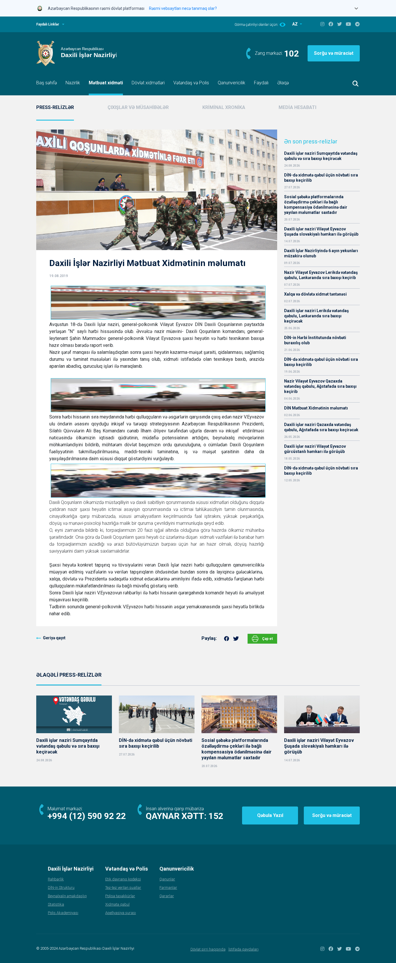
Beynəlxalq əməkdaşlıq (67, 896)
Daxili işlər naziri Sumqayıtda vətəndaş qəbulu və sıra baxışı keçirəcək (320, 156)
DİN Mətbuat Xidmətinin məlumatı (316, 408)
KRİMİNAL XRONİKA (223, 107)
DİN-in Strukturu (61, 887)
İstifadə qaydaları (243, 949)
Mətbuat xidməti (106, 82)
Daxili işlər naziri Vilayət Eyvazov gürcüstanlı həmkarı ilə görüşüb (315, 449)
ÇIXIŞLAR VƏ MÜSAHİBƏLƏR (138, 107)
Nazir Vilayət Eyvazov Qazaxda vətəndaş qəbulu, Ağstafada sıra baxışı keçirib (320, 386)
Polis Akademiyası (63, 913)
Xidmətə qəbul (117, 904)
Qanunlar (167, 879)
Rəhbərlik (56, 879)
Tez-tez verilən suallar (123, 887)
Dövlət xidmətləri (148, 82)
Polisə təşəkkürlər (120, 896)
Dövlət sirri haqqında (208, 949)
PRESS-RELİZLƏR (55, 107)
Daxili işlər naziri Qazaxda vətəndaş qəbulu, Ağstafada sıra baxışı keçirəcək (321, 427)
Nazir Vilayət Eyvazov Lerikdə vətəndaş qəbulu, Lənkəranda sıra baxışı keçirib (321, 275)
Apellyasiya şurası (120, 913)
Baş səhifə (46, 82)
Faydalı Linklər (47, 24)
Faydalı (261, 82)
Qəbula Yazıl (270, 815)
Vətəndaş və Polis (191, 82)
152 (215, 816)
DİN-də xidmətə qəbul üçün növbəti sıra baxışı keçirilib (321, 178)
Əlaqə (283, 82)
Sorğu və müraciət (333, 53)
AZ (295, 24)
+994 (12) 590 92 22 (87, 816)
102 (291, 53)
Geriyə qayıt (54, 638)
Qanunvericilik (231, 82)
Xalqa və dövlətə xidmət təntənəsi (316, 294)
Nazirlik (73, 82)
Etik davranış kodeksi (123, 879)
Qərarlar (166, 896)
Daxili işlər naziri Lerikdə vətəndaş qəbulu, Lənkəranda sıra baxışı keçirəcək (316, 315)
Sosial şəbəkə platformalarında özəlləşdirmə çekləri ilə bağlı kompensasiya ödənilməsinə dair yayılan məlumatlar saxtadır (315, 204)
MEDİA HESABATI (297, 107)
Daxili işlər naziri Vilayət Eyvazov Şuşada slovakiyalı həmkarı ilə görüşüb (321, 231)
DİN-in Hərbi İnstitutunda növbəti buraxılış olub (315, 340)
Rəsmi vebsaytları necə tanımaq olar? (183, 8)
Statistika (56, 904)
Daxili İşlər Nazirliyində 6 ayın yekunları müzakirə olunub (321, 253)
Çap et (267, 639)
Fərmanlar (168, 887)
